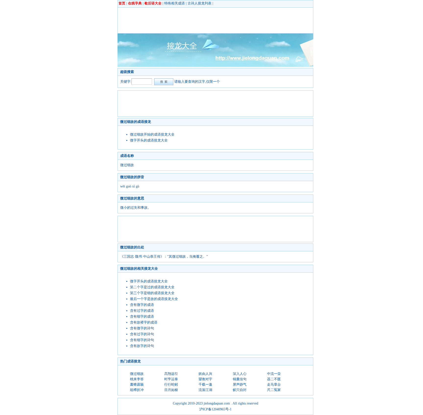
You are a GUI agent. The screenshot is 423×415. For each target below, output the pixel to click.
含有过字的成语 (142, 310)
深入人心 (240, 374)
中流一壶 (274, 374)
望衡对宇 (205, 379)
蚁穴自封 (240, 390)
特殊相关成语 (174, 3)
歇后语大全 (153, 3)
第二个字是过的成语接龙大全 (152, 287)
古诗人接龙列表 (200, 3)
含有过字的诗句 (142, 334)
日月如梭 (171, 390)
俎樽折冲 (137, 390)
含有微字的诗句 (142, 328)
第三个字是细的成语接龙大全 (152, 293)
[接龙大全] (215, 66)
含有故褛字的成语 (143, 322)
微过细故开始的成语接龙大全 (152, 134)
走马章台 (274, 384)
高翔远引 (171, 374)
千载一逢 (205, 384)
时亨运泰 (171, 379)
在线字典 (135, 3)
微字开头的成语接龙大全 (149, 140)
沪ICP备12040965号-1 (215, 409)
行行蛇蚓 (171, 384)
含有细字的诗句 (142, 340)
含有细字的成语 (142, 316)
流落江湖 (205, 390)
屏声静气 (240, 384)
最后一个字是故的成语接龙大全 (154, 299)
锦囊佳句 (240, 379)
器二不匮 (274, 379)
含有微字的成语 (142, 305)
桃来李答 (137, 379)
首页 (121, 3)
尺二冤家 (274, 390)
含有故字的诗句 (142, 346)
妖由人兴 (205, 374)
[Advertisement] (209, 20)
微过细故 (137, 374)
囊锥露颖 (137, 384)
